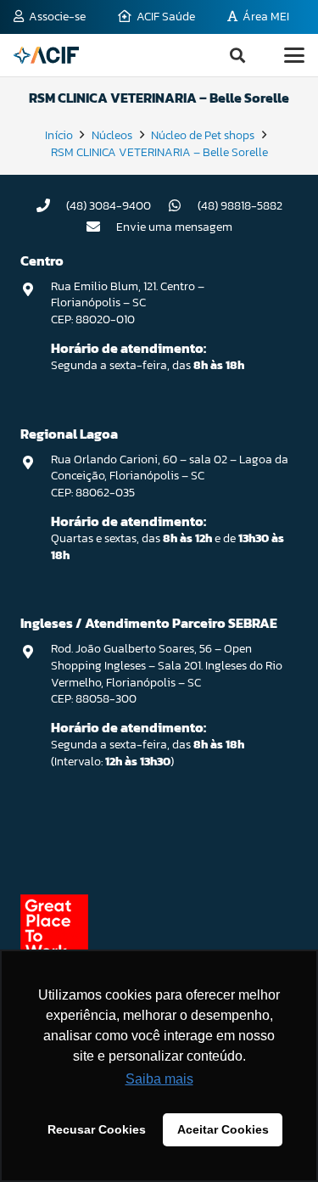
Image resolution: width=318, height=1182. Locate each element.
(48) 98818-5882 (240, 206)
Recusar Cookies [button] (96, 1129)
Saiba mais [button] (159, 1079)
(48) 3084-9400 (108, 206)
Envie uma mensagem (174, 227)
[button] (237, 55)
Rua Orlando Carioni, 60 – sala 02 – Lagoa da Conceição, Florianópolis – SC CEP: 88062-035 (169, 476)
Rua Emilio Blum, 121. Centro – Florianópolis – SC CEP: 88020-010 (127, 302)
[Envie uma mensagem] (101, 226)
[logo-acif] (46, 55)
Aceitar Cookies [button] (223, 1129)
